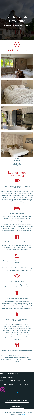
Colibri (23, 414)
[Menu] (17, 2)
